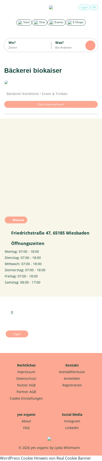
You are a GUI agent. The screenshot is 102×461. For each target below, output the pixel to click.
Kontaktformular (72, 372)
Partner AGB (26, 391)
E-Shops (77, 22)
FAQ (26, 427)
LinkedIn (72, 427)
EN (94, 7)
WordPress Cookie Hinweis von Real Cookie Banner (45, 458)
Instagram (72, 421)
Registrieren (72, 385)
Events (58, 22)
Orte (41, 22)
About (26, 421)
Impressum (26, 372)
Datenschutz (26, 378)
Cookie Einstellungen (26, 398)
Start (26, 22)
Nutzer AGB (26, 385)
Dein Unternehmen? (51, 104)
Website (18, 220)
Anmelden (72, 378)
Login (84, 7)
